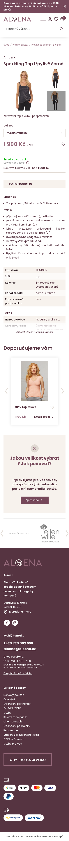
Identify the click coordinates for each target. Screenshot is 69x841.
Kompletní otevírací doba (17, 673)
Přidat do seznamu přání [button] (52, 407)
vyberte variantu (17, 133)
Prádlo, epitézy (20, 44)
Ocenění (9, 699)
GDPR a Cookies (13, 739)
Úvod (6, 44)
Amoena (9, 57)
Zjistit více (32, 500)
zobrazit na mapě (20, 611)
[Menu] (43, 19)
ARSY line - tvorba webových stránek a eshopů (34, 836)
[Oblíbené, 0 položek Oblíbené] (56, 19)
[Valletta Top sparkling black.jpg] (56, 79)
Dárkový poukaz (13, 695)
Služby (7, 713)
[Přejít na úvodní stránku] (17, 19)
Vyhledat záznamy (61, 29)
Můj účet (50, 19)
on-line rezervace (28, 759)
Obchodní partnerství (17, 704)
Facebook (6, 622)
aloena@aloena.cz (19, 648)
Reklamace (10, 730)
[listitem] (19, 533)
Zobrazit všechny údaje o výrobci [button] (34, 332)
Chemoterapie (12, 721)
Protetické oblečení (41, 44)
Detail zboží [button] (42, 417)
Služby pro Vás (12, 743)
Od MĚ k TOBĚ (12, 708)
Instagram (15, 622)
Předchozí (6, 391)
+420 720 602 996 (18, 643)
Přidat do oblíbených (63, 144)
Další (62, 391)
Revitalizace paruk (15, 717)
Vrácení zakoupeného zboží (21, 735)
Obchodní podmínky (16, 726)
